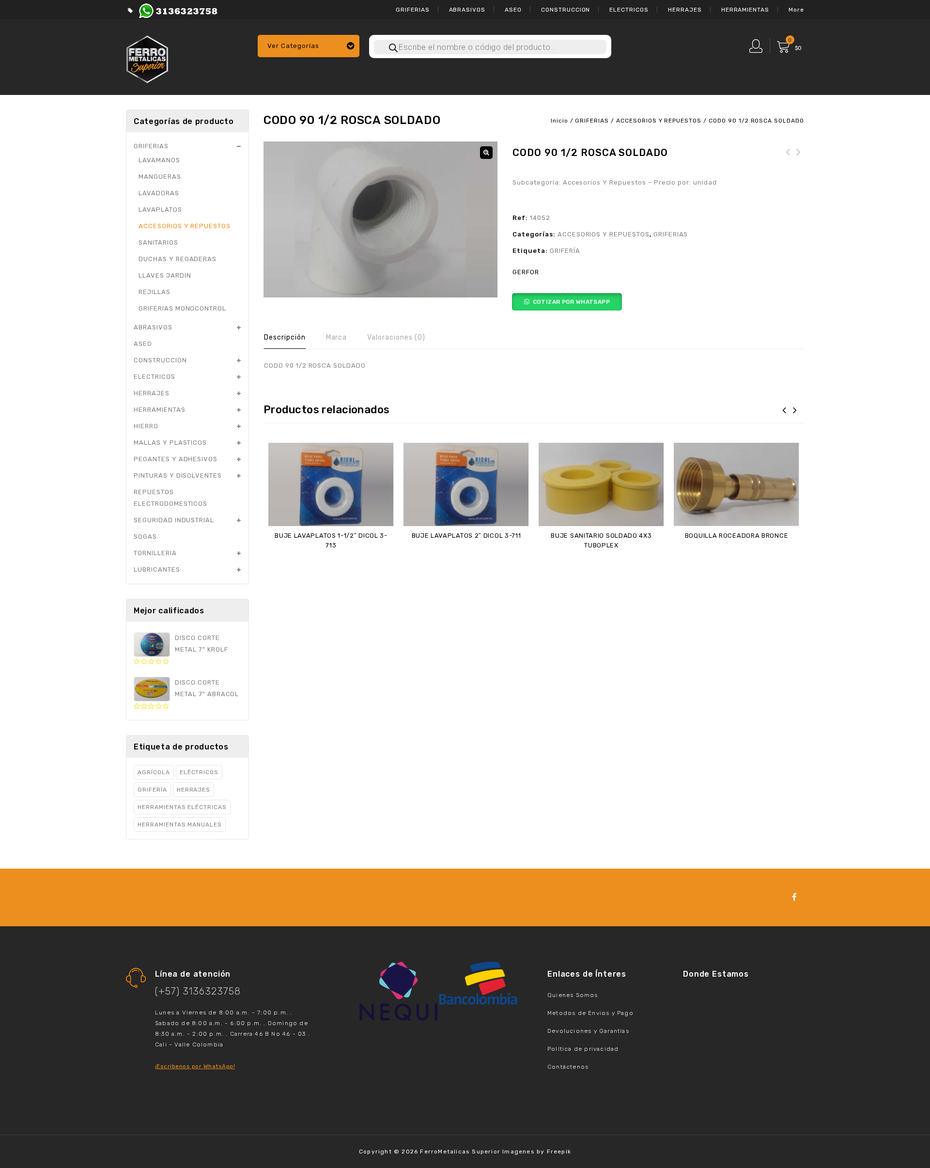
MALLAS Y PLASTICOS (170, 442)
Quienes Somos (572, 995)
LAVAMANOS (159, 160)
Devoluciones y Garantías (588, 1031)
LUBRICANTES (157, 569)
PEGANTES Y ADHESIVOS (175, 459)
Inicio (559, 120)
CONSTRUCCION (565, 9)
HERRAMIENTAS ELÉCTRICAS (182, 807)
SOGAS (145, 536)
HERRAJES (685, 9)
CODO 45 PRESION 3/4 (798, 158)
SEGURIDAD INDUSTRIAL (174, 520)
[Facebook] (794, 897)
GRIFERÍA (565, 250)
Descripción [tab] (285, 337)
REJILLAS (154, 292)
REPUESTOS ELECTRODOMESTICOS (170, 497)
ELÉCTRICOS (199, 772)
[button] (486, 152)
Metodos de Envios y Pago (590, 1013)
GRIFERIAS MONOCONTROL (182, 308)
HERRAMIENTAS (745, 9)
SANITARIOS (158, 242)
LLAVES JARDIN (165, 275)
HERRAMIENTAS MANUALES (180, 824)
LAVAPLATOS (160, 209)
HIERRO (146, 426)
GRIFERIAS (413, 9)
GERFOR (525, 272)
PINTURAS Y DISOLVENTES (178, 475)
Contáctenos (568, 1066)
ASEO (513, 9)
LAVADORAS (159, 193)
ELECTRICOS (629, 9)
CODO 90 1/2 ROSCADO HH (788, 158)
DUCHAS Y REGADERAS (178, 259)
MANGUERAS (160, 176)
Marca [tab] (336, 337)
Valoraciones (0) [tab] (396, 337)
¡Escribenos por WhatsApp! (195, 1066)
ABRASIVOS (467, 9)
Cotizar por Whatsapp (571, 301)
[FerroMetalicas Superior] (147, 58)
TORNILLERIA (155, 553)
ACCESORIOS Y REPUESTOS (658, 120)
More (796, 9)
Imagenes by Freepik (536, 1151)
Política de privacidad (583, 1048)
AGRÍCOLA (154, 772)
